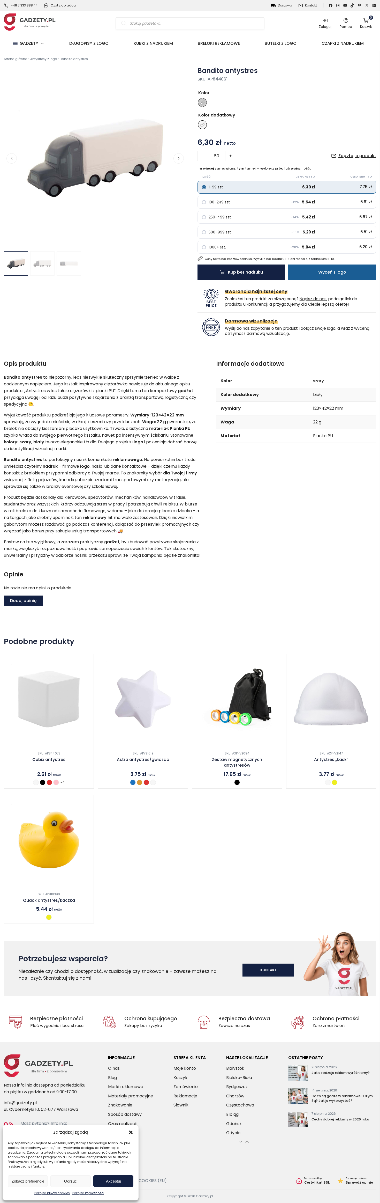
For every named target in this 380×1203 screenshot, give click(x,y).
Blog (112, 1078)
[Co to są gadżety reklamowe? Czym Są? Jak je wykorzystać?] (298, 1097)
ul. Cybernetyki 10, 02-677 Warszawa (41, 1109)
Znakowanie (120, 1105)
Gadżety (29, 43)
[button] (130, 1132)
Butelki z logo (281, 43)
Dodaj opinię (23, 601)
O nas (114, 1068)
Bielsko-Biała (239, 1078)
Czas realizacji (122, 1124)
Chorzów (235, 1096)
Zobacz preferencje (28, 1181)
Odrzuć (70, 1181)
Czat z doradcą (63, 5)
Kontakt (311, 5)
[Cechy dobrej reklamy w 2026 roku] (298, 1120)
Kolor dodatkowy (216, 115)
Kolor (204, 93)
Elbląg (232, 1114)
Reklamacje (185, 1096)
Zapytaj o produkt (357, 156)
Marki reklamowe (125, 1087)
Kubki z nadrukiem (153, 43)
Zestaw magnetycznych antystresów (237, 762)
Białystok (235, 1068)
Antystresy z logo (43, 59)
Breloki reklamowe (219, 43)
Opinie (355, 1180)
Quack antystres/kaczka (49, 900)
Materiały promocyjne (130, 1096)
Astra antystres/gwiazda (143, 759)
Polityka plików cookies (52, 1193)
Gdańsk (234, 1124)
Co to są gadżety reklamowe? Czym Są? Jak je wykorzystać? (342, 1098)
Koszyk (366, 23)
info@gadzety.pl (20, 1103)
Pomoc (346, 26)
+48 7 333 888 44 (24, 5)
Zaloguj (325, 26)
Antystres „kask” (331, 759)
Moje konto (184, 1068)
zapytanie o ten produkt (274, 328)
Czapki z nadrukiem (343, 43)
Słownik (180, 1105)
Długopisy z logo (89, 43)
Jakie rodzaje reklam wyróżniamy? (340, 1072)
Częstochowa (240, 1105)
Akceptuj (113, 1181)
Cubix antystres (48, 759)
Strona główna (15, 59)
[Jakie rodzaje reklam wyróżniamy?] (298, 1074)
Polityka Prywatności (88, 1193)
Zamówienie (185, 1087)
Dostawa (285, 5)
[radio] (202, 102)
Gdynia (233, 1133)
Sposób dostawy (125, 1114)
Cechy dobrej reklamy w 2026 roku (340, 1119)
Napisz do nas (313, 299)
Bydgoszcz (237, 1087)
